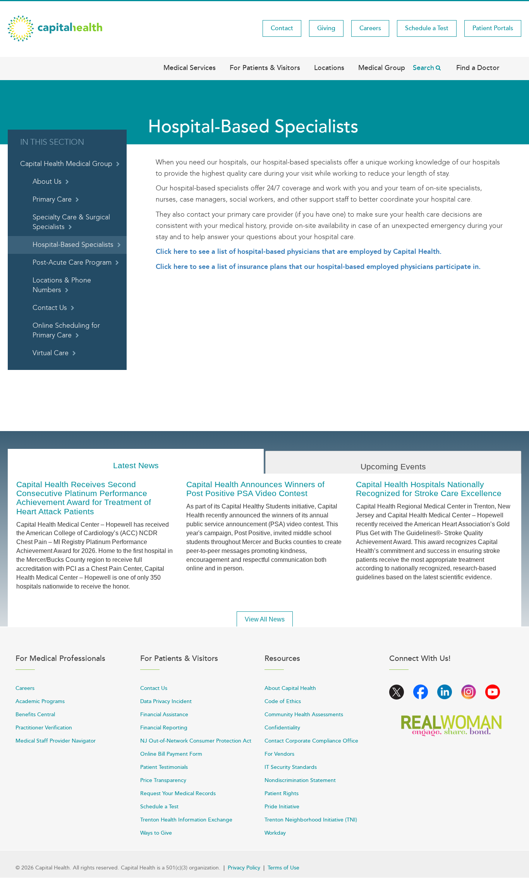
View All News (265, 619)
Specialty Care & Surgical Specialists (71, 222)
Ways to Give (156, 833)
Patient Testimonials (164, 767)
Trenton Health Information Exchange (186, 819)
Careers (370, 28)
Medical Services (189, 67)
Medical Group (381, 67)
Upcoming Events (393, 466)
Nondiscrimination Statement (300, 780)
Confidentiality (282, 727)
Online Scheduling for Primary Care (66, 330)
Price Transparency (163, 780)
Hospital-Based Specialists (73, 245)
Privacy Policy (244, 867)
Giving (326, 28)
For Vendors (279, 754)
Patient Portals (492, 28)
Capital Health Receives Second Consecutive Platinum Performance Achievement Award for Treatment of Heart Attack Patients (83, 497)
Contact (282, 28)
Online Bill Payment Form (171, 754)
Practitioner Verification (43, 727)
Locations (329, 67)
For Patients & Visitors (265, 67)
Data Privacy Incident (166, 701)
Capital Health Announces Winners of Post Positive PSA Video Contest (255, 489)
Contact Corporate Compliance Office (311, 741)
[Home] (55, 28)
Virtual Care (51, 353)
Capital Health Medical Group (66, 164)
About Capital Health (290, 688)
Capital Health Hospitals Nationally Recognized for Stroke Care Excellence (429, 489)
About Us (47, 182)
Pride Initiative (281, 806)
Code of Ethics (282, 701)
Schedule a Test (426, 28)
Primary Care (52, 199)
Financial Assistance (164, 714)
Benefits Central (35, 714)
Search (423, 67)
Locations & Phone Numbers (62, 285)
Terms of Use (283, 867)
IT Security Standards (290, 767)
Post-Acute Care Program (72, 262)
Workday (275, 833)
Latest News (136, 465)
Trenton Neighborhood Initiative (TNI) (310, 819)
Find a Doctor (478, 67)
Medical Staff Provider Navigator (55, 741)
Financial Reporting (163, 727)
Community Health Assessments (303, 714)
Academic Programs (40, 701)
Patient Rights (281, 793)
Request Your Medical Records (178, 793)
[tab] (136, 461)
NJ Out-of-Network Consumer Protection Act (195, 741)
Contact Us (50, 308)
